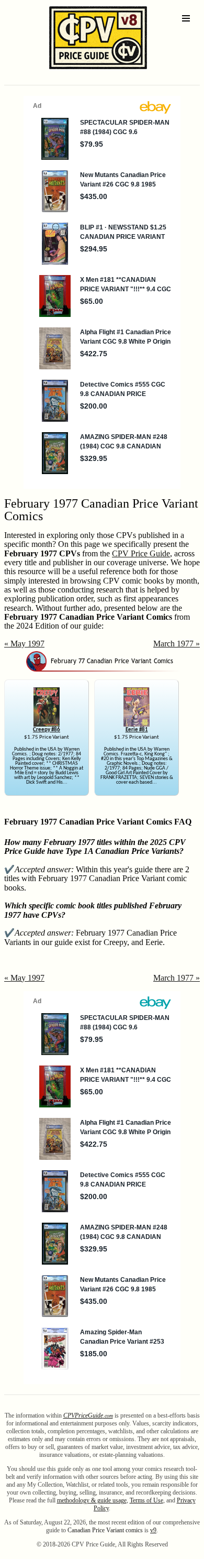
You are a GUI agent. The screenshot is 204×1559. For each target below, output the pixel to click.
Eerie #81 (137, 730)
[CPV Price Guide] (80, 71)
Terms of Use (146, 1500)
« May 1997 (24, 643)
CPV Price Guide (141, 553)
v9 (153, 1530)
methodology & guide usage (92, 1500)
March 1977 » (176, 643)
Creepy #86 (46, 730)
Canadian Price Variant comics (105, 1530)
